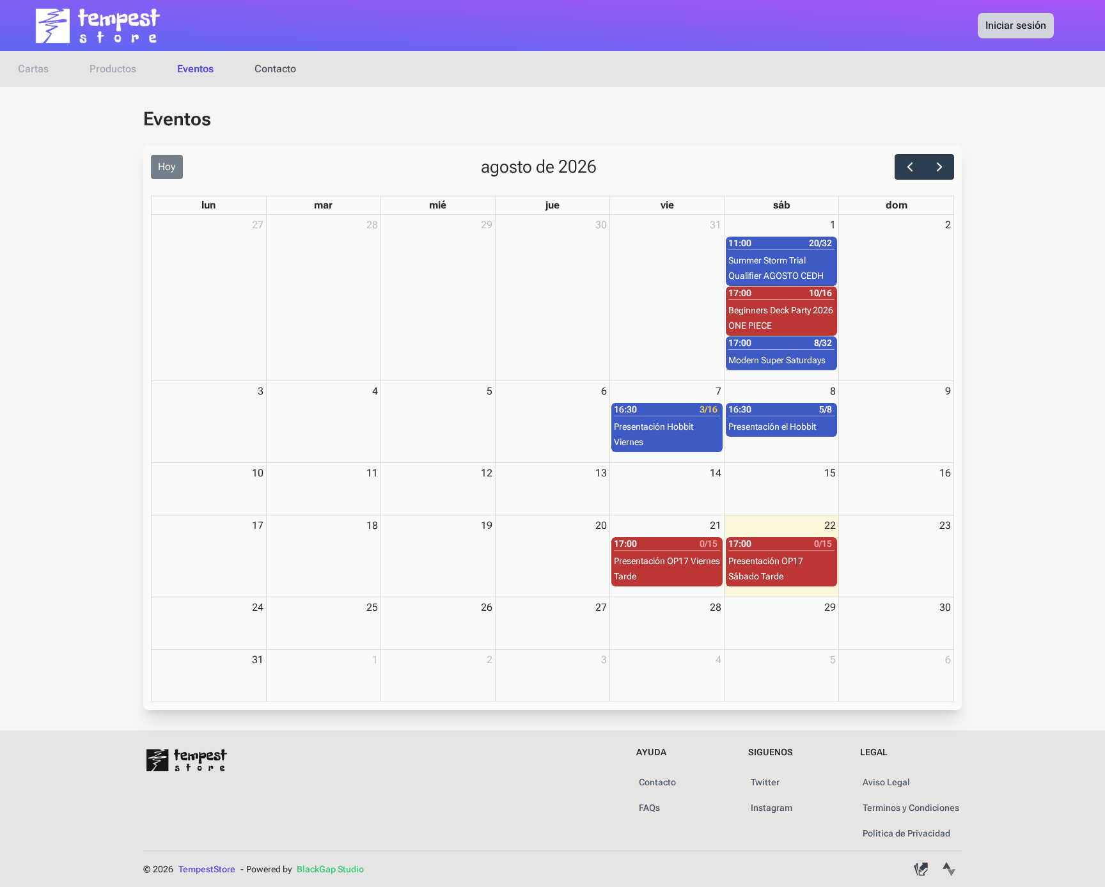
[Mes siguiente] (939, 167)
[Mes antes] (910, 167)
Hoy (166, 167)
